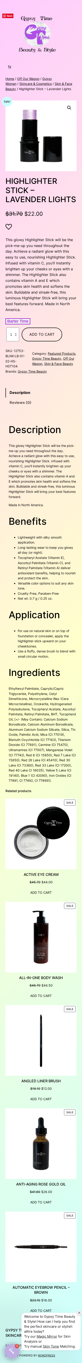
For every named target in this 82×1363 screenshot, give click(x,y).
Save (10, 15)
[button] (69, 108)
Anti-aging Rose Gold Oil (41, 1184)
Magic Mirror (47, 1336)
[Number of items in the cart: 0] (9, 67)
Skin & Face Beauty (58, 364)
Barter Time (17, 321)
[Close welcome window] (79, 1312)
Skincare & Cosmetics (35, 84)
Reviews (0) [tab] (20, 402)
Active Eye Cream (41, 874)
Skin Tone (51, 1346)
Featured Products (61, 353)
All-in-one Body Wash (41, 977)
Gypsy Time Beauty (46, 358)
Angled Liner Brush (41, 1081)
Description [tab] (20, 392)
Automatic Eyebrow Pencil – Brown (41, 1290)
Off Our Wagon (28, 79)
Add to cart (41, 334)
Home (9, 79)
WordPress (46, 1355)
